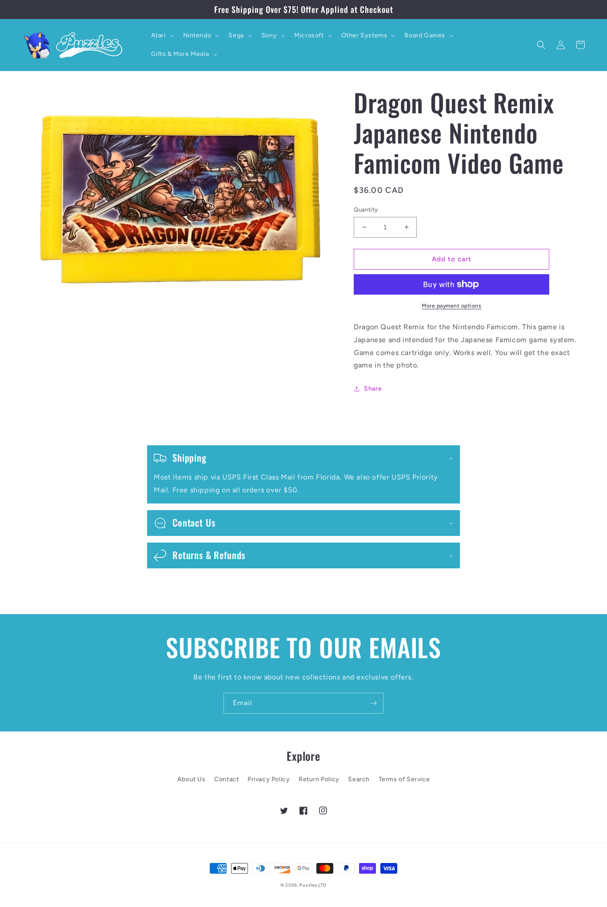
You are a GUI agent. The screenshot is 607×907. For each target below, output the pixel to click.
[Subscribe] (373, 703)
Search (359, 779)
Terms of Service (404, 779)
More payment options (451, 306)
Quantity (366, 209)
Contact (226, 779)
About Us (191, 779)
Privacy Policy (269, 779)
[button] (162, 35)
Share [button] (373, 388)
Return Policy (319, 779)
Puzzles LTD (313, 885)
